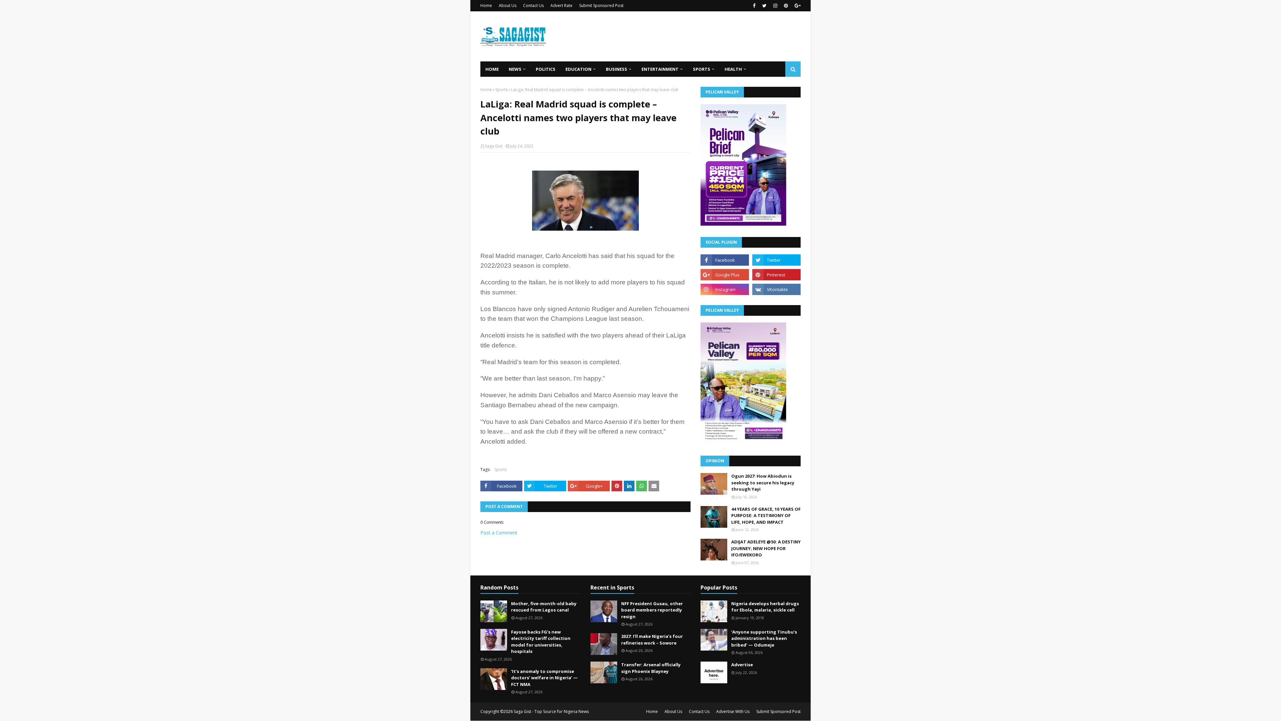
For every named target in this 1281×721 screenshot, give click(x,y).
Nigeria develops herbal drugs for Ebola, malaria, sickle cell (765, 606)
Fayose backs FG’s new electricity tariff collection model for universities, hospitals (540, 642)
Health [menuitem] (733, 69)
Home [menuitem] (492, 69)
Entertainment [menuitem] (660, 69)
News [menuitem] (515, 69)
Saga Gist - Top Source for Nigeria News (551, 711)
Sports (501, 89)
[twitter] (764, 5)
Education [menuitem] (578, 69)
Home (486, 5)
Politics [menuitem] (545, 69)
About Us (507, 5)
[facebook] (754, 5)
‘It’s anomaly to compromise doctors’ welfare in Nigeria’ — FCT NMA (544, 677)
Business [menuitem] (616, 69)
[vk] (776, 289)
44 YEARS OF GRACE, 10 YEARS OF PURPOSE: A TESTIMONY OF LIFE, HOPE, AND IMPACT (766, 515)
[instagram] (775, 5)
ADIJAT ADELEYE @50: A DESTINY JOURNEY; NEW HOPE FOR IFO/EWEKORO (766, 548)
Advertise (742, 665)
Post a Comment (498, 532)
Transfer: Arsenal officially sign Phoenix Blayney (651, 668)
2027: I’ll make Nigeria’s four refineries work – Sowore (652, 639)
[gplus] (797, 5)
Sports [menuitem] (701, 69)
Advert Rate (561, 5)
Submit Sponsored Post (601, 5)
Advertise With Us (733, 711)
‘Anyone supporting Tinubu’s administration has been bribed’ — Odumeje (764, 638)
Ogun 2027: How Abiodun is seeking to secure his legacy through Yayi (762, 482)
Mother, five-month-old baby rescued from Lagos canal (543, 606)
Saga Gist (493, 146)
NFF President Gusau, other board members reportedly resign (652, 610)
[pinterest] (786, 5)
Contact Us (533, 5)
